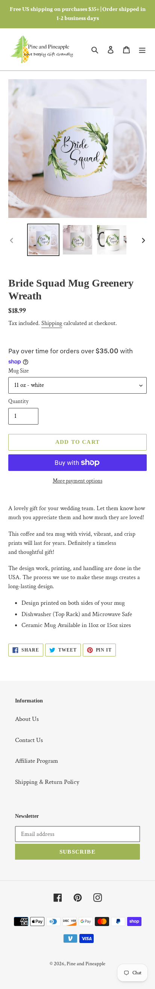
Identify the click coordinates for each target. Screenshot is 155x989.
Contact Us (29, 740)
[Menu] (142, 49)
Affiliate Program (36, 761)
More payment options (77, 481)
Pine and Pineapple (86, 963)
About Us (27, 719)
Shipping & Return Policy (47, 782)
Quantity (18, 401)
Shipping (51, 323)
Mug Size (18, 370)
